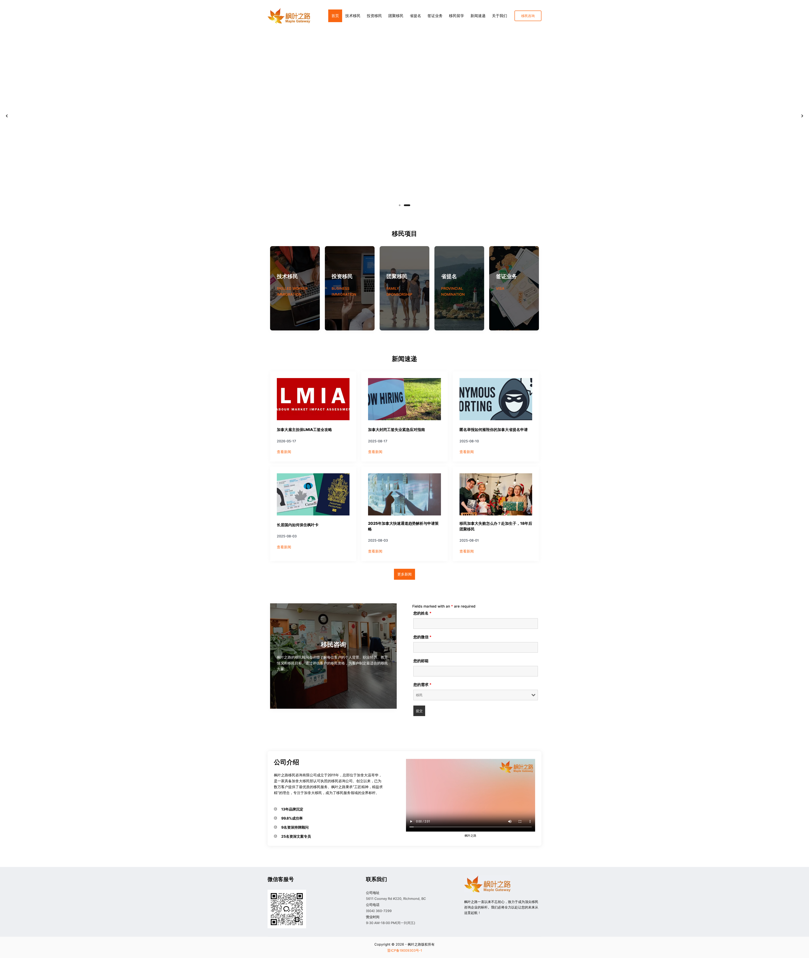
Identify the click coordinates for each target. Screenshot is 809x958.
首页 (335, 15)
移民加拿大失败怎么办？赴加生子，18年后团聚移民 (495, 526)
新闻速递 (478, 15)
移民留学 (456, 15)
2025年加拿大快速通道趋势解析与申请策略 (403, 526)
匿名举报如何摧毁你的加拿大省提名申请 (493, 429)
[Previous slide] (7, 116)
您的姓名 (422, 613)
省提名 (415, 15)
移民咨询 (528, 16)
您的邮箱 (421, 661)
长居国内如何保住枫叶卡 (298, 525)
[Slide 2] (409, 205)
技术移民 (352, 15)
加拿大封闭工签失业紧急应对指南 (396, 429)
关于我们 (499, 15)
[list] (404, 116)
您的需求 (422, 684)
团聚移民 (395, 15)
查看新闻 (284, 452)
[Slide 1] (402, 205)
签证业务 (435, 15)
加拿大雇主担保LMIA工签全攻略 (304, 429)
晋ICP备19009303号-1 (404, 950)
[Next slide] (802, 116)
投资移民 (374, 15)
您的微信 (422, 637)
